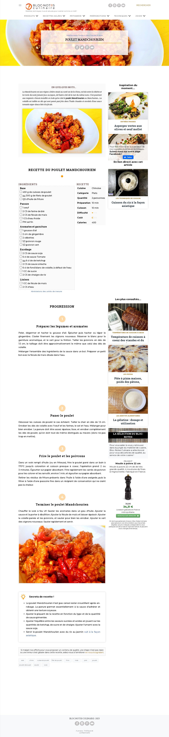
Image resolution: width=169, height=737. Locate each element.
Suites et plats (84, 35)
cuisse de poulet (43, 660)
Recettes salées (52, 16)
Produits (30, 16)
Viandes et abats (96, 35)
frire (67, 660)
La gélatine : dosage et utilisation (128, 421)
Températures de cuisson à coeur (128, 333)
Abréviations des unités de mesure (46, 291)
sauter (36, 665)
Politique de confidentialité (86, 732)
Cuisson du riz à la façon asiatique (128, 204)
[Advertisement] (84, 74)
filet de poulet (57, 660)
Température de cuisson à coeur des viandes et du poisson (128, 339)
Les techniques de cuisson (128, 198)
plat (85, 660)
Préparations (98, 16)
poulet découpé (25, 665)
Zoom (139, 16)
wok (45, 665)
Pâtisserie (76, 16)
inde (76, 660)
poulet (94, 660)
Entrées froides (128, 122)
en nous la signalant (94, 652)
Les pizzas (128, 374)
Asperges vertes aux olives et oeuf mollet (128, 127)
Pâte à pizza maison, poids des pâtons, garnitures (128, 381)
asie (22, 660)
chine (31, 660)
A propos (79, 731)
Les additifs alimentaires (128, 416)
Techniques (121, 16)
